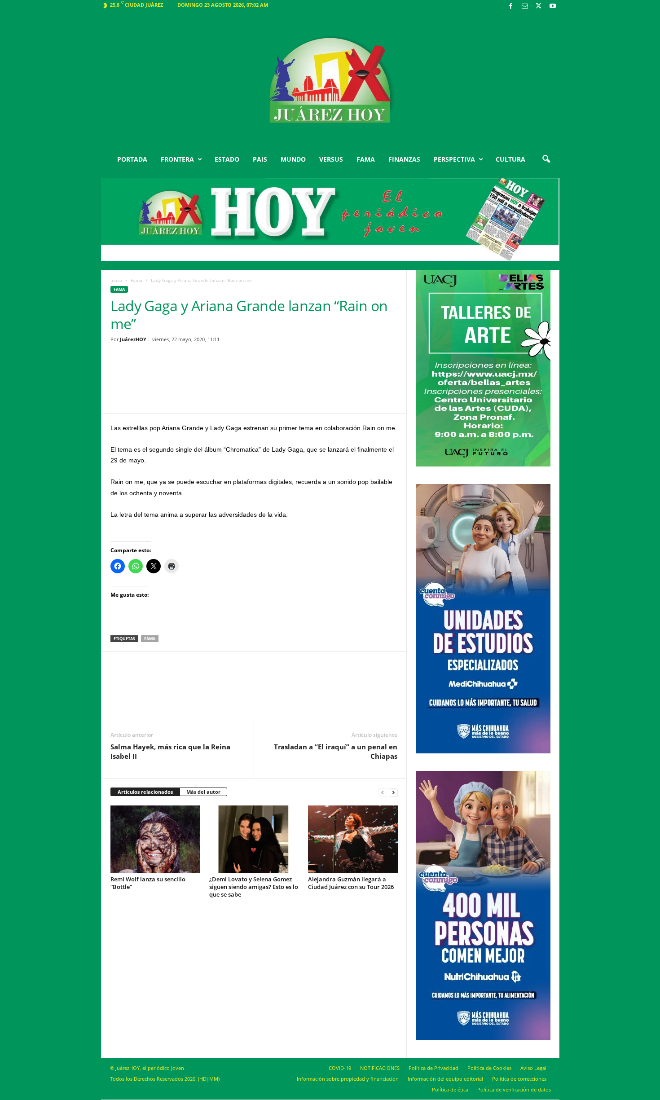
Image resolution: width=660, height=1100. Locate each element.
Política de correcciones (519, 1078)
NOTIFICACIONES (380, 1068)
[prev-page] (382, 792)
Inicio (116, 280)
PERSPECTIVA (454, 159)
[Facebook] (511, 6)
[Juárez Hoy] (330, 80)
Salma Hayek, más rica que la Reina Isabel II (170, 751)
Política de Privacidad (433, 1068)
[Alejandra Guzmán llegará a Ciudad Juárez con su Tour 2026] (353, 839)
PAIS (260, 159)
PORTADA (132, 159)
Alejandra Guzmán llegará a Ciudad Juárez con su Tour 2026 (351, 883)
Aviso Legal (533, 1068)
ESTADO (227, 159)
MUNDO (293, 159)
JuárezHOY (133, 339)
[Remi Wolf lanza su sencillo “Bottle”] (155, 839)
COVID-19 (340, 1068)
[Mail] (524, 6)
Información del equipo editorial (445, 1078)
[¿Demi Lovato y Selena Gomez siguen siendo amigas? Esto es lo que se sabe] (254, 839)
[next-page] (393, 792)
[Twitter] (538, 6)
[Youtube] (552, 6)
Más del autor (203, 791)
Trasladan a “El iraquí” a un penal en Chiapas (335, 751)
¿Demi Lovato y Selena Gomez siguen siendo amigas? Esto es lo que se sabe (253, 886)
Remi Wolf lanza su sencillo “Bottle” (147, 883)
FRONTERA (177, 159)
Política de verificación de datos (514, 1089)
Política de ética (450, 1089)
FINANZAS (404, 159)
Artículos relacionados (145, 791)
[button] (546, 159)
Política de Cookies (489, 1068)
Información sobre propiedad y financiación (348, 1078)
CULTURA (510, 159)
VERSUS (331, 159)
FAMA (365, 159)
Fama (136, 280)
